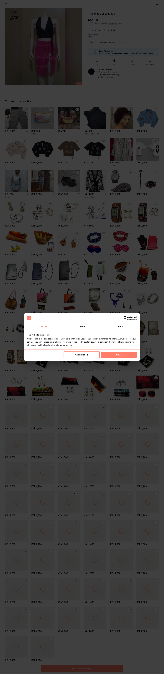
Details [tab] (82, 326)
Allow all (118, 355)
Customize (80, 355)
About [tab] (120, 326)
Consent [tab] (43, 326)
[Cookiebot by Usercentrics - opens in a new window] (125, 318)
